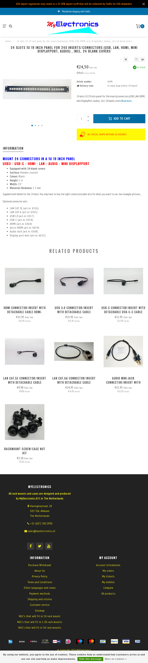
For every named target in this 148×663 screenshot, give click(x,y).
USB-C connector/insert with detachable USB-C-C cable (123, 310)
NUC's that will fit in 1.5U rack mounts (39, 622)
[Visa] (125, 641)
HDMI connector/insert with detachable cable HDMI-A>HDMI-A (25, 312)
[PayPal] (114, 641)
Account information (108, 565)
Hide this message (90, 659)
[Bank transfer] (22, 641)
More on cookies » (116, 659)
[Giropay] (56, 641)
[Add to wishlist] (136, 59)
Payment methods (39, 593)
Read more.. (127, 101)
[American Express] (10, 641)
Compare (108, 587)
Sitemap (40, 610)
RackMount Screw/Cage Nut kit (24, 451)
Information (13, 148)
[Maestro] (79, 641)
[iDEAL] (68, 641)
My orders (108, 570)
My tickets (108, 576)
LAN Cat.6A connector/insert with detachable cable (74, 380)
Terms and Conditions (39, 582)
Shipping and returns (40, 599)
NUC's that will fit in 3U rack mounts (39, 627)
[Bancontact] (102, 641)
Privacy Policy (39, 576)
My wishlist (108, 582)
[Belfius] (33, 641)
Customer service (40, 604)
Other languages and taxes (40, 587)
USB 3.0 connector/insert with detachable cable (74, 310)
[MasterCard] (91, 641)
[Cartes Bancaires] (45, 641)
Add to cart (121, 118)
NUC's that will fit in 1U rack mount (39, 616)
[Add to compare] (142, 59)
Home (8, 41)
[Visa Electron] (137, 641)
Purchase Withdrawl (39, 565)
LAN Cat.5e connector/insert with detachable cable (24, 380)
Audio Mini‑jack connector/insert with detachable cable (123, 382)
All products (108, 593)
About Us (39, 570)
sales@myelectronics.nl (41, 531)
